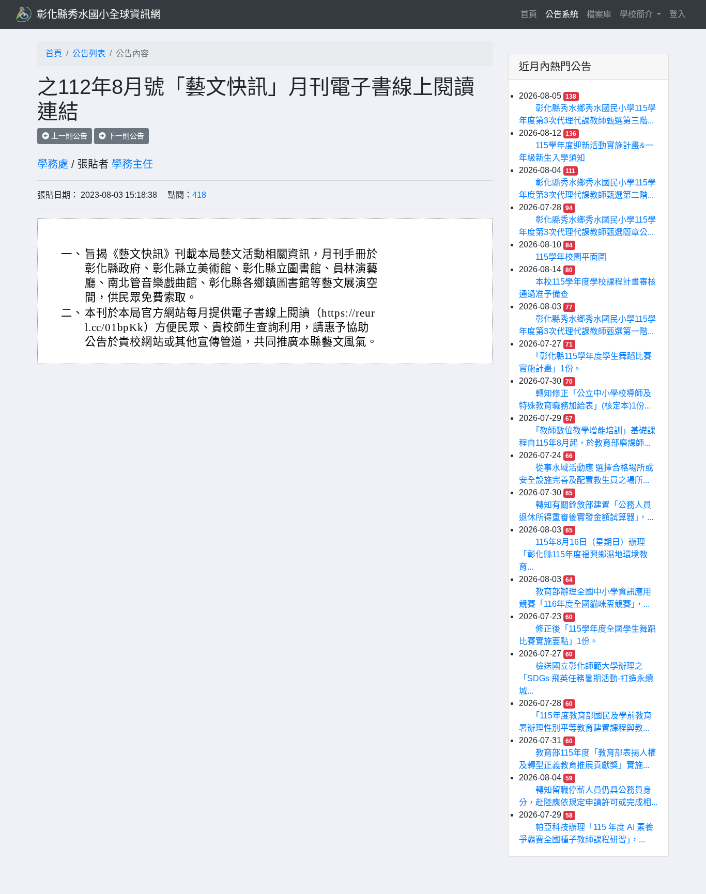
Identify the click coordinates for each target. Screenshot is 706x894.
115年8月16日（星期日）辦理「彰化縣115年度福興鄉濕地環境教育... (583, 554)
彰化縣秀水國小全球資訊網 (99, 14)
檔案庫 (599, 14)
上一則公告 (68, 136)
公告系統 (561, 14)
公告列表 (88, 53)
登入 (677, 14)
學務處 (52, 164)
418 (199, 195)
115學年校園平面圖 (570, 257)
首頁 (530, 14)
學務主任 (132, 164)
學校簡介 (637, 14)
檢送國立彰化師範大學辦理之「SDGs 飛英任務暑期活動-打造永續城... (586, 678)
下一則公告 (125, 136)
